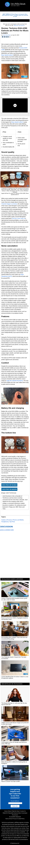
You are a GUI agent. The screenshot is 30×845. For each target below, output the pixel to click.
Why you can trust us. (19, 25)
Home (5, 811)
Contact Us (23, 811)
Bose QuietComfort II (7, 55)
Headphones (5, 521)
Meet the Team (15, 811)
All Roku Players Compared (17, 14)
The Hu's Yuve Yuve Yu (18, 218)
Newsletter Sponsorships (14, 813)
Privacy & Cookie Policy (19, 818)
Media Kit (5, 813)
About (9, 811)
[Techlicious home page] (15, 4)
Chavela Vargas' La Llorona (9, 204)
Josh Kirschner (6, 35)
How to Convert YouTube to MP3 (10, 781)
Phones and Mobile (18, 520)
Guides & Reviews (6, 520)
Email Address (15, 801)
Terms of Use (8, 818)
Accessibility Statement (15, 816)
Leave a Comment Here (7, 530)
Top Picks (12, 521)
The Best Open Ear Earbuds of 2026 (20, 16)
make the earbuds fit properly (14, 380)
